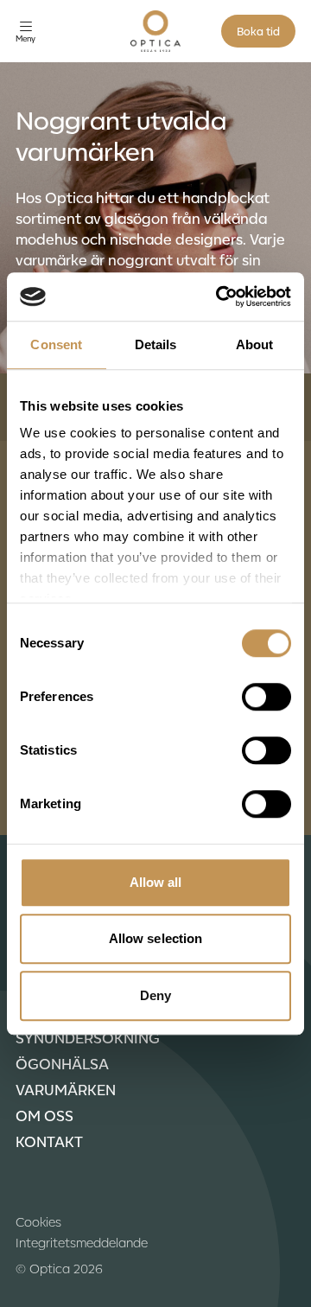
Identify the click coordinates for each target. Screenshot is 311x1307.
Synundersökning (88, 1037)
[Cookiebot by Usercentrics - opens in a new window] (219, 296)
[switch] (266, 697)
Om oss (44, 1115)
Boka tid (258, 30)
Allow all (156, 882)
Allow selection (156, 938)
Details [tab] (156, 344)
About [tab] (255, 344)
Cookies (38, 1221)
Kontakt (49, 1141)
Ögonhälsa (62, 1063)
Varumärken (66, 1089)
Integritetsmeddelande (82, 1242)
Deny (155, 995)
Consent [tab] (56, 344)
